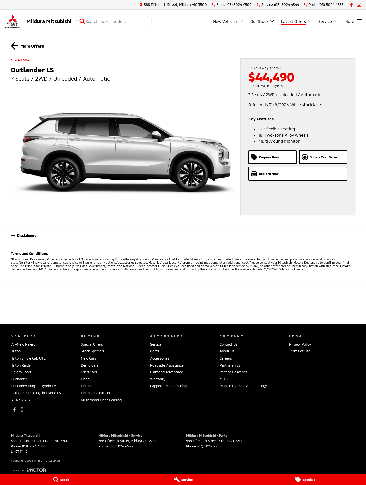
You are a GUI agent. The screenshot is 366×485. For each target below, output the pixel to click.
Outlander (19, 379)
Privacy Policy (300, 344)
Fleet (85, 379)
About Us (227, 351)
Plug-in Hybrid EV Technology (243, 386)
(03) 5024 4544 (121, 446)
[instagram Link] (359, 5)
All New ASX (21, 400)
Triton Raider (21, 365)
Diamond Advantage (166, 372)
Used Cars (89, 372)
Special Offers (92, 344)
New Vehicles (225, 21)
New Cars (88, 358)
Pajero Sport (21, 372)
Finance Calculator (95, 393)
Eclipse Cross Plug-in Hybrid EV (36, 393)
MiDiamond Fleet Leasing (101, 400)
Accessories (159, 358)
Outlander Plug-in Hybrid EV (33, 386)
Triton (16, 351)
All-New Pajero (23, 344)
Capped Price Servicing (168, 386)
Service (325, 21)
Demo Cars (89, 365)
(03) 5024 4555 (208, 446)
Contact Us (228, 344)
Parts (154, 351)
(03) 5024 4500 (33, 446)
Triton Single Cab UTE (28, 358)
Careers (226, 358)
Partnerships (230, 365)
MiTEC (224, 379)
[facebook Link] (351, 5)
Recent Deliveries (234, 372)
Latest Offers (293, 21)
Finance (87, 386)
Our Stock (259, 21)
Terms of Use (299, 351)
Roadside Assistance (167, 365)
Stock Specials (92, 351)
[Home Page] (12, 21)
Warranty (157, 379)
